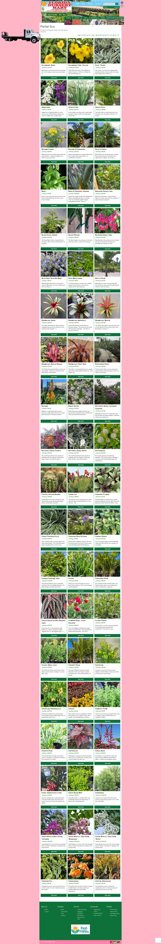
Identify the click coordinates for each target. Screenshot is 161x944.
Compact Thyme (101, 709)
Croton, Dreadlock (103, 881)
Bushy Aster (73, 406)
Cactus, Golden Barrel (51, 494)
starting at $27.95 (47, 711)
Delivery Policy (113, 911)
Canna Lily (72, 494)
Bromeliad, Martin (102, 320)
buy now (54, 77)
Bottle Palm (100, 278)
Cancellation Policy (114, 913)
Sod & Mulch (64, 911)
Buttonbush (100, 450)
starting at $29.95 (100, 151)
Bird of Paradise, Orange (78, 191)
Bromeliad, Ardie (48, 320)
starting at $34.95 (47, 237)
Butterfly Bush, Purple (51, 450)
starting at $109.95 (47, 580)
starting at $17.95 (100, 411)
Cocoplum (99, 665)
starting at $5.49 (46, 280)
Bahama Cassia (48, 149)
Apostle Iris (73, 107)
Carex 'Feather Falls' (50, 536)
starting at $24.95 (74, 151)
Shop (83, 3)
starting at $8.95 (73, 538)
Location (98, 3)
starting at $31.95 (74, 67)
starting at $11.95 (47, 67)
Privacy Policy (113, 909)
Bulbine (45, 406)
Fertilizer (63, 915)
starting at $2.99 (46, 109)
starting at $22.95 (74, 109)
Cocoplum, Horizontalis (51, 709)
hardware (119, 18)
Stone (62, 913)
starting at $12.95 (100, 538)
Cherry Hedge (101, 536)
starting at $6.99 (73, 280)
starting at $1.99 (73, 711)
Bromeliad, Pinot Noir (77, 364)
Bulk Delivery (80, 915)
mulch (77, 18)
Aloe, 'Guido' (100, 65)
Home (77, 3)
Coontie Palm (47, 751)
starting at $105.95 (74, 193)
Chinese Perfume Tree (51, 578)
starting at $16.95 (74, 408)
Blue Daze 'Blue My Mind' (52, 278)
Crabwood (99, 793)
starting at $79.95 (100, 280)
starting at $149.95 (101, 795)
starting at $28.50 (74, 625)
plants (68, 18)
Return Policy (113, 915)
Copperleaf (73, 751)
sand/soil (94, 18)
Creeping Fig (47, 881)
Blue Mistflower (75, 278)
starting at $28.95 (100, 753)
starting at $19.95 (100, 67)
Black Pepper (74, 235)
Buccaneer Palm (102, 364)
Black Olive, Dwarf (49, 235)
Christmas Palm (101, 578)
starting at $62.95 (100, 366)
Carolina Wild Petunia (77, 536)
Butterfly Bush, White (77, 450)
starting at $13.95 (100, 622)
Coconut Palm (74, 665)
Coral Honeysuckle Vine (52, 793)
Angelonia (46, 107)
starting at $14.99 (47, 322)
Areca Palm (100, 107)
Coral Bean (100, 751)
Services (90, 3)
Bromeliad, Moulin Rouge (52, 364)
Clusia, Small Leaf (49, 665)
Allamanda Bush (48, 65)
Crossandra (73, 881)
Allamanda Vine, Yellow (78, 65)
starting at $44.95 (74, 322)
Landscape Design (81, 909)
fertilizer (111, 18)
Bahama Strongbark (76, 149)
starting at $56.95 (100, 109)
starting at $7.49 (100, 496)
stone (102, 18)
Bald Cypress (100, 149)
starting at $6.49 (46, 408)
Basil (44, 191)
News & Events (97, 915)
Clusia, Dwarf (101, 620)
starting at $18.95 (47, 538)
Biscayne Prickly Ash (103, 191)
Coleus (71, 709)
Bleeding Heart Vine (103, 235)
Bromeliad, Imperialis (77, 320)
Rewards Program (98, 913)
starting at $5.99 (46, 883)
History (46, 909)
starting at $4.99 (46, 193)
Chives (71, 578)
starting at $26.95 (74, 496)
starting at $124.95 (47, 841)
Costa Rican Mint (75, 793)
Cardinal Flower (102, 494)
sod (85, 18)
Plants (62, 909)
